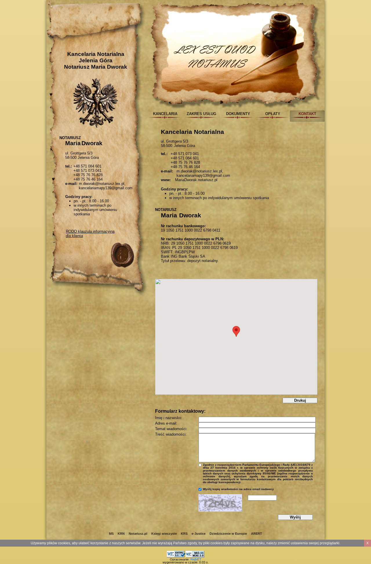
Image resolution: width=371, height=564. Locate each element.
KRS (184, 533)
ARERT (256, 533)
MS (111, 533)
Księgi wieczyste (164, 533)
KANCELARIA (165, 114)
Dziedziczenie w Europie (228, 533)
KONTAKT (307, 114)
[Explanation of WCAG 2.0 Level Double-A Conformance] (195, 553)
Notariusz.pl (138, 533)
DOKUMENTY (238, 114)
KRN (121, 533)
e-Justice (198, 533)
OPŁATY (272, 114)
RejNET (195, 559)
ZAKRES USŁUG (201, 114)
